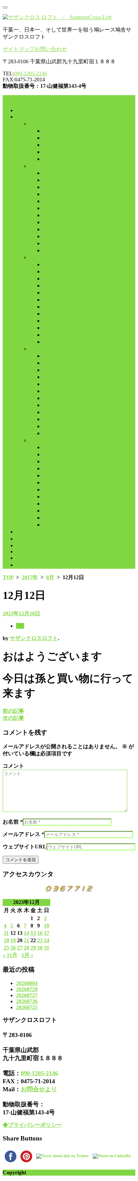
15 (33, 933)
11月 (48, 152)
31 (46, 948)
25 (6, 948)
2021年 (37, 440)
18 (6, 940)
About (23, 545)
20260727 (27, 995)
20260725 (27, 1007)
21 (26, 940)
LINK (23, 551)
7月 (47, 215)
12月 (48, 159)
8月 (47, 131)
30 (40, 948)
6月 (47, 208)
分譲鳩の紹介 (32, 539)
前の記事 (13, 711)
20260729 (27, 989)
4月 (47, 194)
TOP (8, 577)
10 (46, 925)
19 (13, 940)
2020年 (37, 349)
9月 (47, 138)
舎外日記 (27, 117)
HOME (24, 110)
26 (13, 948)
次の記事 (13, 718)
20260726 (27, 1001)
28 (26, 948)
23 (40, 940)
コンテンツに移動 (24, 98)
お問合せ (27, 558)
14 (26, 933)
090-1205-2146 (30, 73)
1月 (47, 173)
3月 (47, 187)
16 (40, 933)
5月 (47, 201)
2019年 (37, 257)
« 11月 (10, 955)
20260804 (27, 983)
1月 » (27, 955)
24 (46, 940)
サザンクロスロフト (34, 638)
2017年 (37, 124)
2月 (47, 180)
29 (33, 948)
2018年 (37, 166)
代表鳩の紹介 (32, 532)
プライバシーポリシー (43, 565)
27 (19, 948)
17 (46, 933)
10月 (48, 145)
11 (6, 933)
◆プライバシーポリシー (32, 1125)
